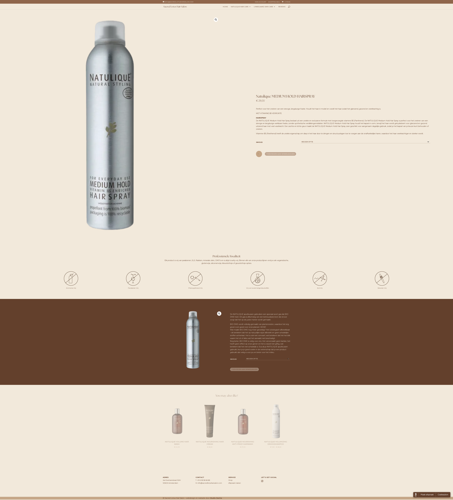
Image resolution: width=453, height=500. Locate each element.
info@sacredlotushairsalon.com (210, 483)
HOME (225, 7)
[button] (216, 19)
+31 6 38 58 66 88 (203, 480)
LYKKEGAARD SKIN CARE (263, 7)
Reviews (281, 7)
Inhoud (259, 142)
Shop (230, 480)
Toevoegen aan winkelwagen (280, 154)
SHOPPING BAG (274, 2)
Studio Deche (216, 498)
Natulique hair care (239, 7)
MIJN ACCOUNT (260, 2)
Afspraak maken (234, 483)
